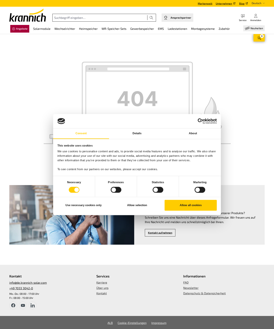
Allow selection (137, 205)
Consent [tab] (81, 133)
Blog (242, 3)
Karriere (101, 282)
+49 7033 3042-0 (21, 288)
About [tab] (193, 133)
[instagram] (33, 305)
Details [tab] (137, 133)
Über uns (102, 288)
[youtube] (23, 305)
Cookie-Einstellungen (132, 323)
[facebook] (13, 305)
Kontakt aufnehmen (160, 232)
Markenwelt (205, 3)
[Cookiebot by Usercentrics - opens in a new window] (200, 121)
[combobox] (100, 17)
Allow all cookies (191, 205)
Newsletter (191, 288)
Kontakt (101, 293)
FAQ (186, 282)
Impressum (158, 323)
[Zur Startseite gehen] (27, 15)
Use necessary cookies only (83, 205)
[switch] (116, 190)
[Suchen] (151, 17)
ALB (110, 323)
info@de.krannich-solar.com (28, 282)
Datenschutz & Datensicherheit (204, 293)
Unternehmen (224, 3)
